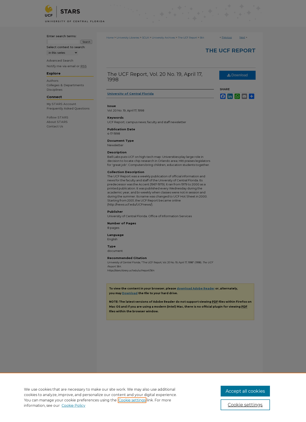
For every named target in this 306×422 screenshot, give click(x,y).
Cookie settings (132, 400)
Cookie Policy (73, 405)
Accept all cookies (245, 391)
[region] (153, 397)
